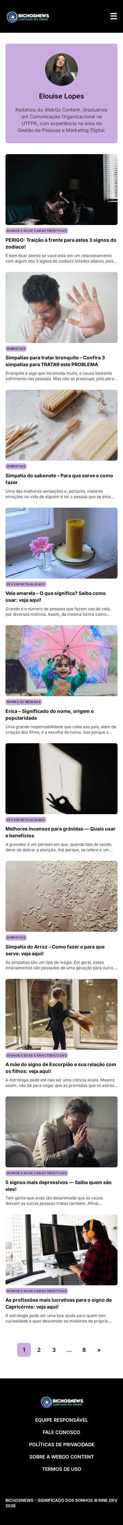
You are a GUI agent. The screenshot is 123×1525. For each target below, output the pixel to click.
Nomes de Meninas (24, 702)
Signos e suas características (37, 231)
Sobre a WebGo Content (61, 1457)
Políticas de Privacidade (61, 1444)
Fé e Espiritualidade (26, 584)
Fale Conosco (61, 1432)
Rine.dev (108, 1500)
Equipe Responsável (61, 1420)
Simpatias (16, 348)
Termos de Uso (61, 1469)
